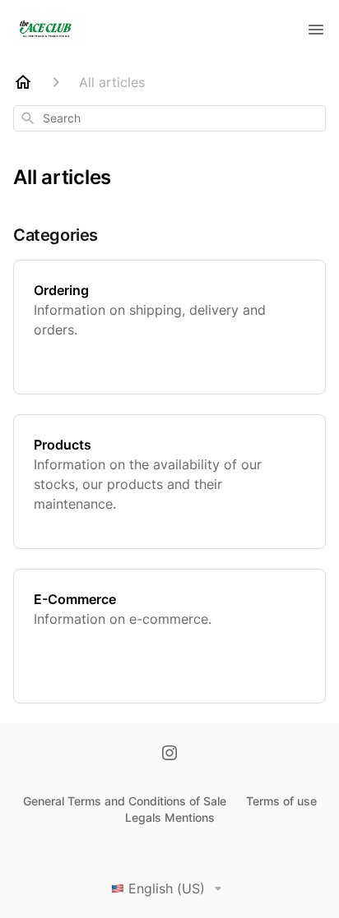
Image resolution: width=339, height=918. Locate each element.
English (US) (166, 888)
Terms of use (281, 801)
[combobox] (169, 118)
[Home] (23, 82)
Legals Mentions (170, 817)
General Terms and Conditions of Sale (124, 801)
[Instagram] (169, 754)
